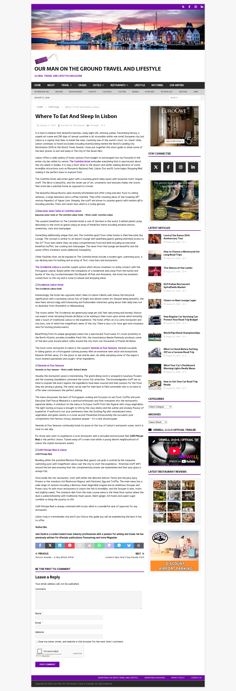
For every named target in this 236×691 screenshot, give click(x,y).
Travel (65, 85)
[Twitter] (183, 7)
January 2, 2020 (48, 125)
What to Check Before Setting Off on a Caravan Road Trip (181, 350)
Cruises (82, 85)
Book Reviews (75, 92)
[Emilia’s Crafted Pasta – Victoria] (188, 517)
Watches (183, 92)
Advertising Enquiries (154, 678)
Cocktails (107, 92)
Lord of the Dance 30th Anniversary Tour (177, 237)
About (51, 85)
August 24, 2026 (173, 291)
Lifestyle (140, 85)
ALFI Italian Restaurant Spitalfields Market (177, 285)
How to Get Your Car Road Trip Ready (181, 383)
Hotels (97, 85)
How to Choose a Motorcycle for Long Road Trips (182, 253)
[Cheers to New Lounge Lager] (154, 304)
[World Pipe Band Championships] (154, 336)
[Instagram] (195, 7)
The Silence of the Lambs (178, 268)
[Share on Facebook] (40, 546)
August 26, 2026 (173, 242)
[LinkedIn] (202, 7)
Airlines (59, 92)
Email (38, 623)
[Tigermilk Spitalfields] (159, 507)
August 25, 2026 (173, 258)
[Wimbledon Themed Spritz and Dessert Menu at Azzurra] (159, 496)
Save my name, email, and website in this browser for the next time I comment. (81, 641)
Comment (40, 589)
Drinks (135, 92)
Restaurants (118, 85)
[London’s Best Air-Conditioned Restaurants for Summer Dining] (174, 496)
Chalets (92, 92)
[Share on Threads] (139, 546)
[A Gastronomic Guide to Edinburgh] (159, 517)
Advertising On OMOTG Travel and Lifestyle (118, 678)
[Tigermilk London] (174, 517)
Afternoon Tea (42, 92)
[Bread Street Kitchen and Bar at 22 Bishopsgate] (188, 496)
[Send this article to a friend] (79, 546)
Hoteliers (149, 92)
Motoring (157, 85)
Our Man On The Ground (72, 125)
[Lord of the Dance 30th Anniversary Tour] (154, 239)
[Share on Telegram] (119, 546)
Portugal (94, 125)
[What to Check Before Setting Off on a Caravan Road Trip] (154, 352)
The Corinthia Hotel (80, 161)
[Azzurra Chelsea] (174, 507)
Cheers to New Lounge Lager (180, 300)
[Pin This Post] (70, 546)
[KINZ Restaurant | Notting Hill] (188, 485)
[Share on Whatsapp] (99, 546)
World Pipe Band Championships (182, 333)
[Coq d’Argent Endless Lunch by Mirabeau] (188, 507)
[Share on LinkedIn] (60, 546)
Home (38, 85)
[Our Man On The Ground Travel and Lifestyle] (118, 48)
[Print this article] (89, 546)
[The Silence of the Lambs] (154, 271)
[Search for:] (185, 97)
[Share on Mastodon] (109, 546)
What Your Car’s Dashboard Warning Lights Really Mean (179, 367)
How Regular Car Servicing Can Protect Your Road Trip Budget (181, 318)
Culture (122, 92)
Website (39, 632)
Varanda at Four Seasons (104, 348)
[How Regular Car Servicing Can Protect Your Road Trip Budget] (154, 320)
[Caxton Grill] (174, 485)
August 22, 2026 (173, 356)
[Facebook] (189, 7)
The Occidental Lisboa (47, 267)
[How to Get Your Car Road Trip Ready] (154, 385)
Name (38, 613)
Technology (167, 92)
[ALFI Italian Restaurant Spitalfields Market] (154, 287)
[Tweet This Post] (50, 546)
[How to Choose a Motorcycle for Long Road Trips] (154, 255)
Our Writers (177, 85)
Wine (196, 92)
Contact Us (196, 678)
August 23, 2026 (173, 323)
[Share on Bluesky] (129, 546)
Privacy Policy (178, 678)
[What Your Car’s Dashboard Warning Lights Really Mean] (154, 369)
